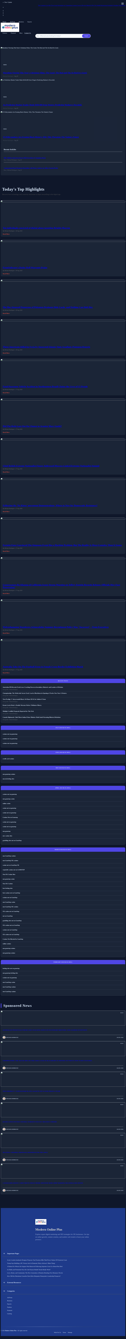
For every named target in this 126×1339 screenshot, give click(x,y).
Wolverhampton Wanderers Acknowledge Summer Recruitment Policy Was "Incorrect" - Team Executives (56, 627)
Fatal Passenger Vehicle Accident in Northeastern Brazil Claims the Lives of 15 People (45, 386)
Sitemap (70, 1332)
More (21, 33)
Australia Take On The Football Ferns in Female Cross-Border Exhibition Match (43, 666)
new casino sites (7, 836)
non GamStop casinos (9, 856)
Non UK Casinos (8, 883)
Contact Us (27, 33)
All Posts (12, 22)
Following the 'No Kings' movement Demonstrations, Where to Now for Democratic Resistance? (50, 505)
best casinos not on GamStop (11, 893)
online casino (6, 803)
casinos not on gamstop (10, 794)
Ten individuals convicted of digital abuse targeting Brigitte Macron (36, 228)
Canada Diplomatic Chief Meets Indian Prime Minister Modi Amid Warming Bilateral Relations (32, 717)
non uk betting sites (8, 779)
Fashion (5, 33)
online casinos (7, 943)
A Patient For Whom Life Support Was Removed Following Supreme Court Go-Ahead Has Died (34, 1266)
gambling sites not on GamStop (12, 840)
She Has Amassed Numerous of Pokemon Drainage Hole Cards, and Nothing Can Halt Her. (48, 307)
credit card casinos (8, 758)
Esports (29, 22)
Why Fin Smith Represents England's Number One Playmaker (96, 5)
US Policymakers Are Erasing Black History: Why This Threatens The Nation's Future (41, 137)
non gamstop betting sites (10, 973)
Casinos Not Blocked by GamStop (13, 939)
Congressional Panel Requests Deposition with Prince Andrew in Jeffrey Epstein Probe (31, 168)
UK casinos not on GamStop (11, 925)
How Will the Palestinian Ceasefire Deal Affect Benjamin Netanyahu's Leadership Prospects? (34, 1276)
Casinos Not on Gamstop (10, 817)
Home (4, 22)
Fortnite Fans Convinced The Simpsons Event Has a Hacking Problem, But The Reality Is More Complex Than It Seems (62, 545)
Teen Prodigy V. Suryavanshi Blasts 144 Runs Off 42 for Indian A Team (24, 699)
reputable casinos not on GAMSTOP (14, 870)
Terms (64, 1332)
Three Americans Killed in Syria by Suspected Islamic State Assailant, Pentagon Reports (46, 347)
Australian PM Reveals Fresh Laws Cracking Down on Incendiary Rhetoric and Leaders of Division (33, 687)
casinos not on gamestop (10, 734)
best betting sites (8, 888)
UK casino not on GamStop (11, 911)
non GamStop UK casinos (10, 860)
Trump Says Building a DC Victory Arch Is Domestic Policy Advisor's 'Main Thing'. (31, 1263)
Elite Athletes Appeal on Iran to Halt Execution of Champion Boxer (25, 158)
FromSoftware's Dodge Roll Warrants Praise (25, 267)
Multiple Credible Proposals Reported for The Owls (18, 711)
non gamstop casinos (9, 774)
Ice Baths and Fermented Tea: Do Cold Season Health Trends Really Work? (29, 1269)
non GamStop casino (9, 902)
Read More (6, 234)
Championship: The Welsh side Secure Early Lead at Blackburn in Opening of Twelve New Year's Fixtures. (35, 693)
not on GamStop (8, 916)
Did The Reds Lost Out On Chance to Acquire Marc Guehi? (32, 426)
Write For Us (57, 1332)
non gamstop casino (9, 799)
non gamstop (6, 831)
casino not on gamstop (9, 808)
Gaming (9, 1313)
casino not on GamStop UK (11, 865)
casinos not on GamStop (10, 897)
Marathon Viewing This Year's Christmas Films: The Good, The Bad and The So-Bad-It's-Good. (45, 73)
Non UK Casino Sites (9, 874)
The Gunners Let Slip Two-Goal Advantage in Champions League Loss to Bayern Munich (51, 5)
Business (21, 22)
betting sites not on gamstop (11, 968)
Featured (13, 33)
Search (86, 36)
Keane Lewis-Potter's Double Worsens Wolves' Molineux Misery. (22, 705)
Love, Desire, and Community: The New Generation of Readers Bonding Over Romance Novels (35, 1273)
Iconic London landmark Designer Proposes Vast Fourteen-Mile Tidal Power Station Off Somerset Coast (37, 1260)
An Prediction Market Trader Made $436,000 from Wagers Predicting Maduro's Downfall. (42, 105)
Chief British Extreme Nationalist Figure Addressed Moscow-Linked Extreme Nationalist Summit (51, 466)
